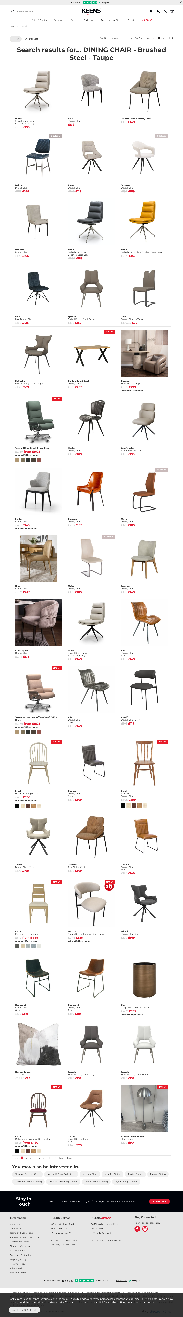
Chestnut (74, 455)
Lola (24, 317)
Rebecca (21, 251)
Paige (74, 186)
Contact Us (15, 1228)
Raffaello (29, 382)
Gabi (132, 317)
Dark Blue (26, 190)
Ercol (26, 792)
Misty (51, 257)
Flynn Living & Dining (126, 1181)
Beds (73, 20)
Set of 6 (86, 932)
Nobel (25, 121)
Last (69, 1158)
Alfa (127, 653)
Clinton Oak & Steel (78, 382)
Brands (131, 20)
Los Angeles (131, 449)
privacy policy (56, 1302)
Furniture (59, 20)
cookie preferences (142, 1302)
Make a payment (18, 1272)
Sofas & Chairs (39, 20)
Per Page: (140, 38)
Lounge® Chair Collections (61, 1174)
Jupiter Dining (135, 1174)
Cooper (74, 793)
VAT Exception (17, 1250)
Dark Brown (50, 190)
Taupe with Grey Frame (132, 321)
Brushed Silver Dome (132, 1137)
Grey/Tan (91, 522)
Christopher (21, 651)
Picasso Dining (158, 1174)
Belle (74, 119)
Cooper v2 (21, 1007)
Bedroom (88, 20)
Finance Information (20, 1246)
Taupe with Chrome (156, 321)
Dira (135, 1006)
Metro (74, 587)
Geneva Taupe (23, 1073)
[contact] (152, 11)
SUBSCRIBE (159, 1201)
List (171, 38)
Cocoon (131, 382)
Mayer (127, 520)
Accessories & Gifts (110, 20)
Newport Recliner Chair (27, 1174)
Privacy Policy (17, 1268)
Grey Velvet (38, 321)
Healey (74, 449)
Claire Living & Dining (96, 1181)
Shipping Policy (18, 1259)
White (156, 190)
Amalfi (130, 718)
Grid (163, 38)
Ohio (21, 587)
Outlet (146, 20)
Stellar (21, 520)
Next (61, 1158)
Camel (25, 590)
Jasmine (127, 186)
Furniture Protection (21, 1255)
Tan (91, 455)
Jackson (77, 865)
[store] (159, 11)
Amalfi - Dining (112, 1174)
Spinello (82, 317)
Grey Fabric (108, 522)
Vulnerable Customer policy (24, 1237)
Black (132, 190)
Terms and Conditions (21, 1233)
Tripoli (24, 865)
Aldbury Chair (89, 1174)
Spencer (127, 587)
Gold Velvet (21, 321)
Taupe (50, 590)
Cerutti (78, 1139)
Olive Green (107, 517)
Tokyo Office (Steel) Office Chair (32, 448)
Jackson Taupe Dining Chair (136, 118)
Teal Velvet (55, 321)
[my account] (165, 11)
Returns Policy (17, 1264)
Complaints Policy (19, 1241)
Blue (74, 517)
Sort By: (104, 38)
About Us (15, 1224)
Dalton (21, 186)
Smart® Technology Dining (63, 1181)
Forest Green (91, 459)
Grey (26, 257)
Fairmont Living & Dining (28, 1181)
